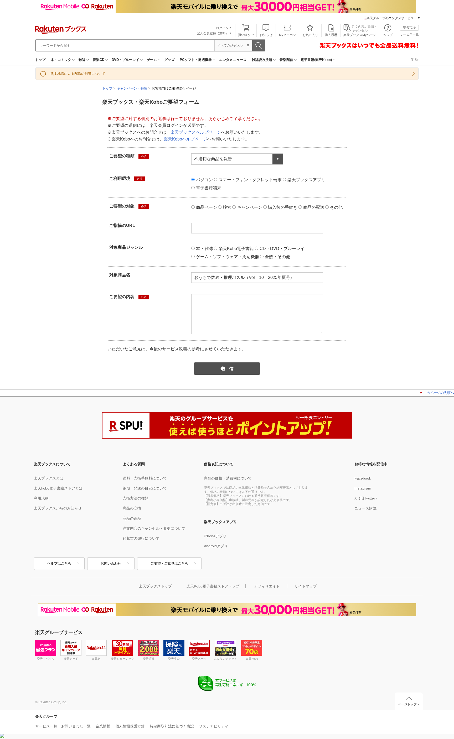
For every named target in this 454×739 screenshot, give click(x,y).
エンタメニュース (232, 60)
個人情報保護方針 (130, 726)
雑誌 (82, 60)
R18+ (415, 60)
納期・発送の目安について (145, 488)
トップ (40, 60)
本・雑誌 (204, 248)
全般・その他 (277, 256)
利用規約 (41, 498)
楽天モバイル (45, 658)
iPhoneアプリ (215, 536)
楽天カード (71, 658)
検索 (227, 207)
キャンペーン (249, 207)
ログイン (222, 28)
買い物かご (246, 35)
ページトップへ (409, 704)
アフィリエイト (267, 586)
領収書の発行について (141, 538)
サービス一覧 (409, 34)
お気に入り (310, 35)
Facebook (362, 478)
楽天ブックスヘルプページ (196, 132)
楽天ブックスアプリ (306, 180)
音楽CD (98, 60)
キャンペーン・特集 (132, 88)
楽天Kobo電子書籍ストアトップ (213, 586)
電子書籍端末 (208, 188)
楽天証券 (148, 658)
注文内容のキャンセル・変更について (154, 528)
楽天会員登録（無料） (213, 33)
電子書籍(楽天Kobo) (316, 60)
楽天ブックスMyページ (359, 35)
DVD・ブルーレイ (125, 60)
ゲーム (152, 60)
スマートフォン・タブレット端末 (250, 180)
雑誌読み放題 (262, 60)
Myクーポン (287, 35)
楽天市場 (409, 27)
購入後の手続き (282, 207)
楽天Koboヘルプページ (185, 139)
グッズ (169, 60)
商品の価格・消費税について (228, 478)
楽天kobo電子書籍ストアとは (58, 488)
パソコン (204, 180)
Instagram (362, 488)
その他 (336, 207)
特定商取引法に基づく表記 (172, 726)
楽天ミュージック (122, 658)
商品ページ (206, 207)
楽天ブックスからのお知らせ (58, 508)
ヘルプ (388, 35)
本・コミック (61, 60)
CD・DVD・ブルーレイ (282, 248)
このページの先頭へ (438, 393)
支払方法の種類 (135, 498)
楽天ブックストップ (155, 586)
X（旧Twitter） (366, 498)
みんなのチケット (225, 658)
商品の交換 (132, 508)
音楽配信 (286, 60)
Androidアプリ (216, 546)
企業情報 (103, 726)
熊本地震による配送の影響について (77, 74)
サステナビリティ (213, 726)
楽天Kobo (252, 658)
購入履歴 (331, 35)
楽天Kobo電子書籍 (236, 248)
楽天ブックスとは (48, 478)
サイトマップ (306, 586)
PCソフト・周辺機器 (196, 60)
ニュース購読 (365, 508)
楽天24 (96, 658)
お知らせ (266, 35)
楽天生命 (174, 658)
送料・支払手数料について (145, 478)
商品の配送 (313, 207)
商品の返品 (132, 518)
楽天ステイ (199, 658)
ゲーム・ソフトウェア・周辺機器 (227, 256)
